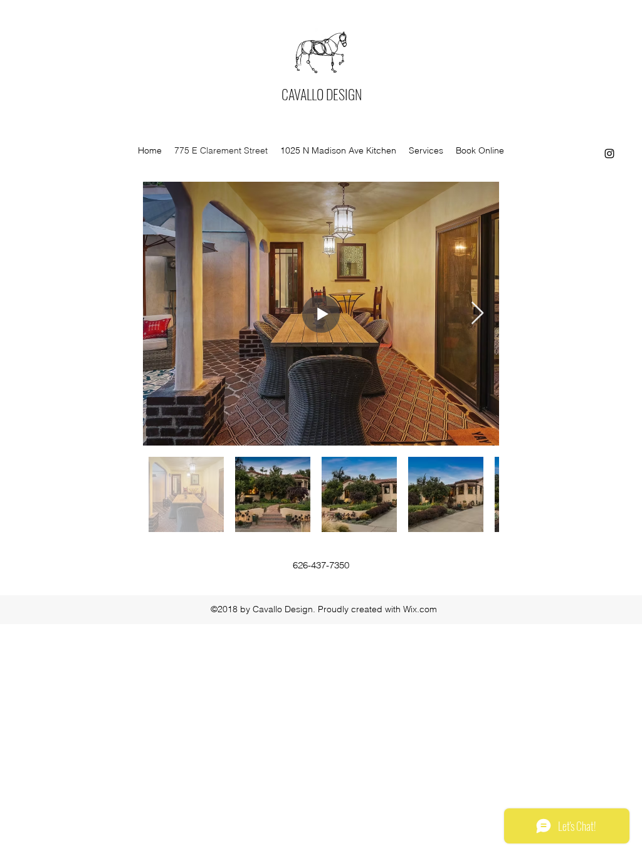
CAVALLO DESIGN (322, 94)
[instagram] (609, 153)
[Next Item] (477, 313)
